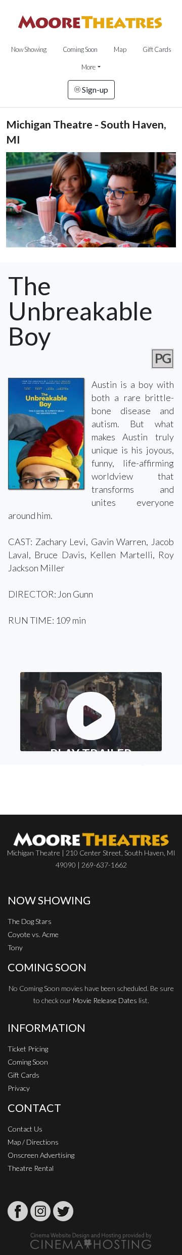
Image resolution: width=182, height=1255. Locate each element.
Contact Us (25, 1129)
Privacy (19, 1088)
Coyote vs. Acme (33, 934)
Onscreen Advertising (41, 1155)
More (88, 67)
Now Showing (29, 49)
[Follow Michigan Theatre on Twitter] (63, 1211)
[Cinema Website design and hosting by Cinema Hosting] (91, 1240)
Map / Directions (33, 1142)
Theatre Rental (31, 1168)
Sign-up (94, 89)
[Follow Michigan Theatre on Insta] (40, 1211)
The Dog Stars (30, 921)
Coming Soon (80, 49)
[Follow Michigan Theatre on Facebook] (18, 1211)
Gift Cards (157, 49)
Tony (15, 947)
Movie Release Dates (105, 1000)
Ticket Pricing (28, 1048)
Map (120, 49)
